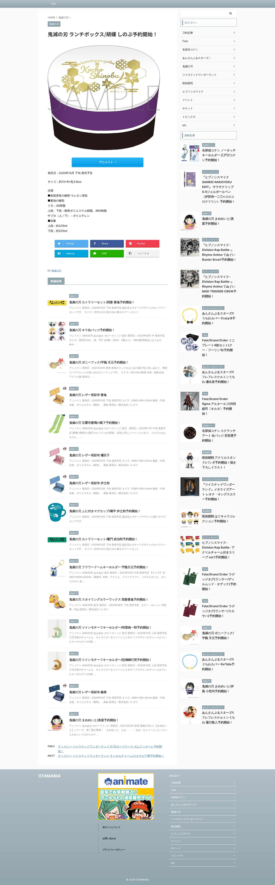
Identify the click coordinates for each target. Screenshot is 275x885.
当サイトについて (111, 827)
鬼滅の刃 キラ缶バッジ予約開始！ (92, 330)
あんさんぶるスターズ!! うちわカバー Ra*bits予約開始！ (218, 664)
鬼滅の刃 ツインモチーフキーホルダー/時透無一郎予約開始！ (110, 627)
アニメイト (106, 162)
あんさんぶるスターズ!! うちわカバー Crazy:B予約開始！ (218, 318)
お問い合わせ (109, 838)
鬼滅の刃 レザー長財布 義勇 (88, 692)
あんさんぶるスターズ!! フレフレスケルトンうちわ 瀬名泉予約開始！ (218, 377)
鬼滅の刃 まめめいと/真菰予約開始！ (94, 720)
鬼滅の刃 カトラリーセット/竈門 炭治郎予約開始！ (103, 539)
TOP (53, 3)
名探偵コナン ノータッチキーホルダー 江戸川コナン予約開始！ (219, 155)
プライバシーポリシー (114, 849)
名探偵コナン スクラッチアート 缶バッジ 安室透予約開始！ (219, 435)
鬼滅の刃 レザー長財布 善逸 (88, 395)
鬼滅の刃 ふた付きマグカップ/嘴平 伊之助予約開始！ (105, 511)
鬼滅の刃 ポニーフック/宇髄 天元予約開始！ (99, 362)
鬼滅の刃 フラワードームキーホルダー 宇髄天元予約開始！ (109, 567)
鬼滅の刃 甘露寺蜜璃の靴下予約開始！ (95, 422)
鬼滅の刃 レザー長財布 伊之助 (89, 483)
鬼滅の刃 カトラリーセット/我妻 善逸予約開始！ (102, 302)
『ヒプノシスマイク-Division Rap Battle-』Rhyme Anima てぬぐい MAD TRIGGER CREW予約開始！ (219, 286)
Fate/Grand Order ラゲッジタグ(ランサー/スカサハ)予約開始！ (218, 611)
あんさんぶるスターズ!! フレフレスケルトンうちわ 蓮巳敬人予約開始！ (218, 717)
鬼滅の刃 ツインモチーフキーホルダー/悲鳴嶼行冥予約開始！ (110, 660)
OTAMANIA (49, 775)
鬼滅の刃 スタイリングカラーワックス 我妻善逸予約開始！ (109, 599)
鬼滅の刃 (56, 270)
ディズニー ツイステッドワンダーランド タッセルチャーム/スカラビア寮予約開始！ (111, 756)
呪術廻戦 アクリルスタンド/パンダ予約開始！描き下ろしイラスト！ (219, 462)
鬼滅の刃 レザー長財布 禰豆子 (89, 455)
